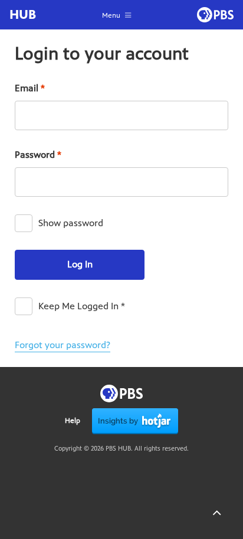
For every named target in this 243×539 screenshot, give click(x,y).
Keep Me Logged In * (81, 306)
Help (72, 420)
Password (38, 154)
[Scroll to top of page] (216, 512)
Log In (80, 264)
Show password (70, 223)
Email (30, 88)
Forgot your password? (62, 344)
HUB (22, 14)
